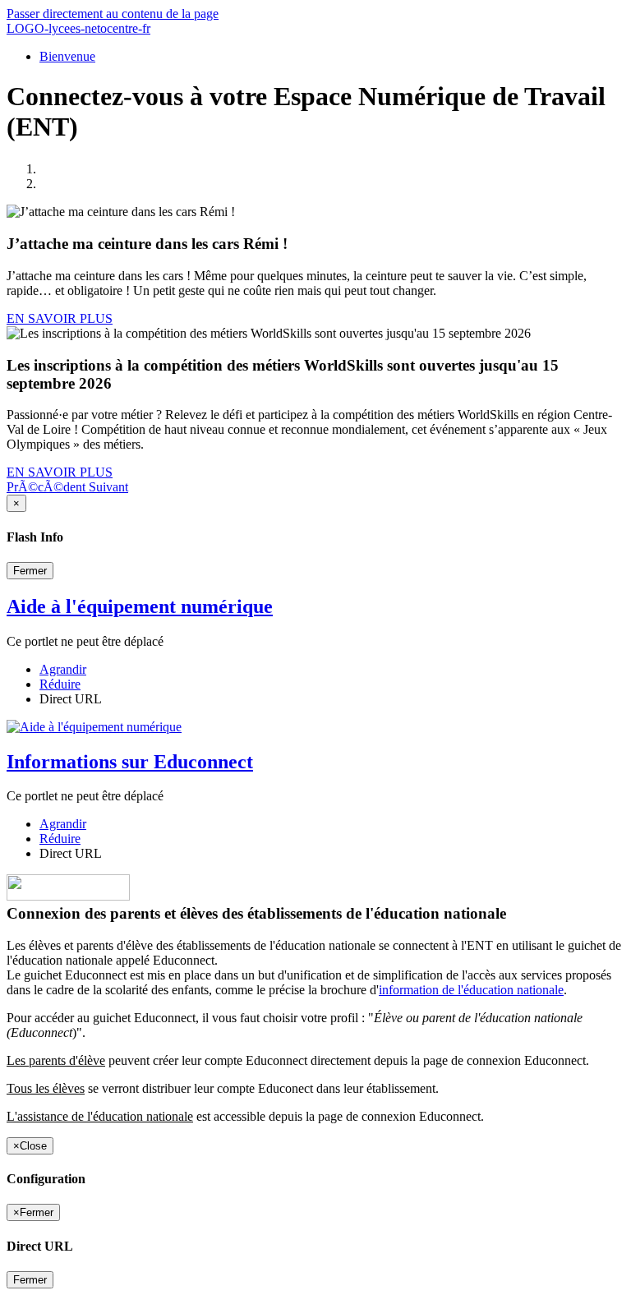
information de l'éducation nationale (471, 990)
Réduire (60, 684)
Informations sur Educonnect (130, 761)
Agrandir (62, 669)
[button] (48, 487)
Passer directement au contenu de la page (113, 14)
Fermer (30, 571)
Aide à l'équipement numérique (140, 606)
